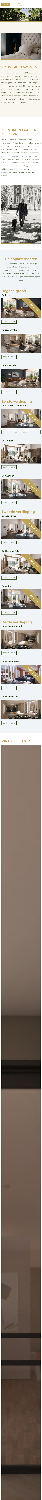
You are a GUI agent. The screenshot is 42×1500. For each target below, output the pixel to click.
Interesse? (5, 4)
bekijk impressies (9, 321)
